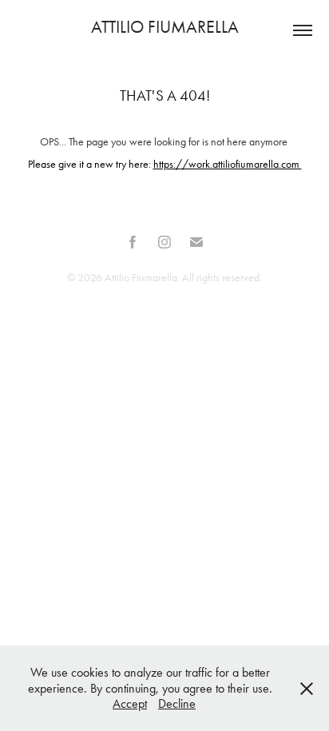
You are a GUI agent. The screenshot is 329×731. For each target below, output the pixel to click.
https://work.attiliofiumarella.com (227, 164)
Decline (177, 703)
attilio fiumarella (165, 27)
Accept (130, 703)
